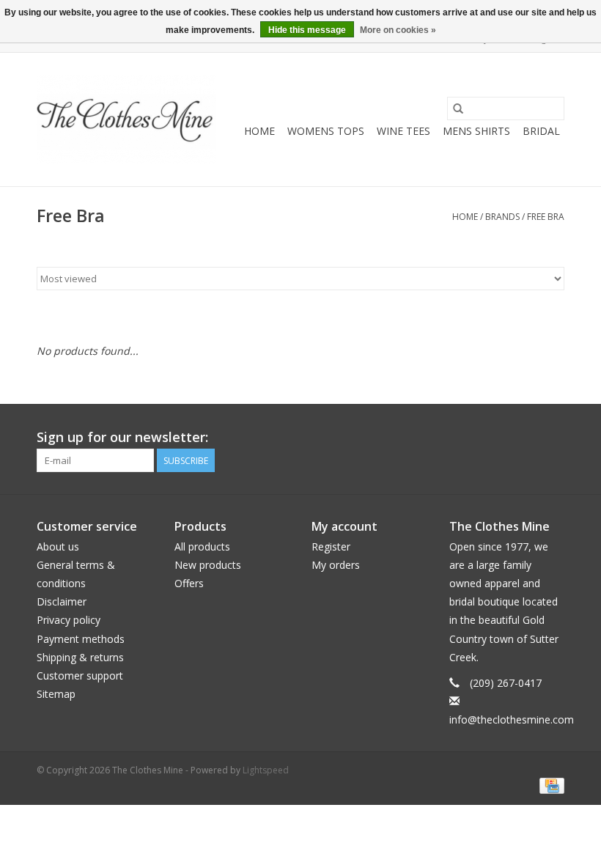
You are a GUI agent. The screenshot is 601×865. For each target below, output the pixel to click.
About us (58, 546)
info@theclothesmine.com (511, 719)
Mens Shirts (476, 131)
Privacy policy (68, 620)
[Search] (458, 108)
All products (202, 546)
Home (259, 131)
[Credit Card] (549, 784)
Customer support (80, 675)
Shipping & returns (80, 657)
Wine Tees (403, 131)
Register (330, 546)
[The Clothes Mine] (126, 119)
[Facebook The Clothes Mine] (526, 437)
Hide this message (307, 30)
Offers (189, 583)
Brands (502, 216)
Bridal (541, 131)
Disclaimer (61, 601)
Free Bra (545, 216)
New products (207, 565)
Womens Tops (325, 131)
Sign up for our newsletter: (122, 437)
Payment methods (81, 639)
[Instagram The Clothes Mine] (552, 437)
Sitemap (56, 694)
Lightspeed (266, 770)
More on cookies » (398, 30)
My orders (335, 565)
